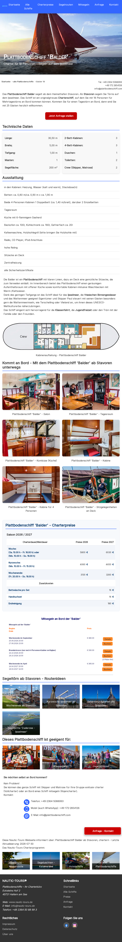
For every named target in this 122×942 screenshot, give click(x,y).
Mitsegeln (83, 4)
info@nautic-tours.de (23, 905)
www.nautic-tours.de (20, 902)
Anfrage (99, 4)
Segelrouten (66, 4)
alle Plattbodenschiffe (23, 81)
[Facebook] (66, 925)
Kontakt (113, 4)
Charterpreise (45, 4)
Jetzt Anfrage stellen (61, 115)
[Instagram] (75, 925)
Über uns (7, 934)
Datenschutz (9, 929)
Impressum (8, 923)
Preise (66, 896)
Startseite (14, 4)
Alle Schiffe (28, 6)
